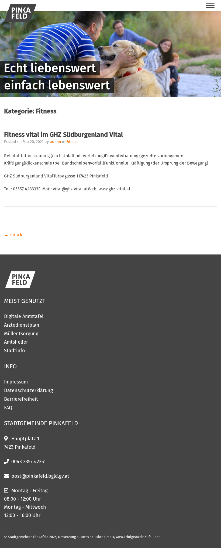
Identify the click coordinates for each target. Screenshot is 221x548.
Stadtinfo (14, 351)
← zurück (13, 234)
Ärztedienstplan (21, 325)
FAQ (8, 408)
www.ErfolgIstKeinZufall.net (138, 537)
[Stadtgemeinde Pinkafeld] (20, 13)
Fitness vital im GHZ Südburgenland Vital (63, 134)
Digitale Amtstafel (23, 316)
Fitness (72, 141)
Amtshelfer (16, 342)
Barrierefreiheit (21, 399)
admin (56, 141)
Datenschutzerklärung (28, 390)
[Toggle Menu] (210, 5)
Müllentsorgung (21, 334)
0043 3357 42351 (28, 462)
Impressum (16, 382)
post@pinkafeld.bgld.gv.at (40, 476)
